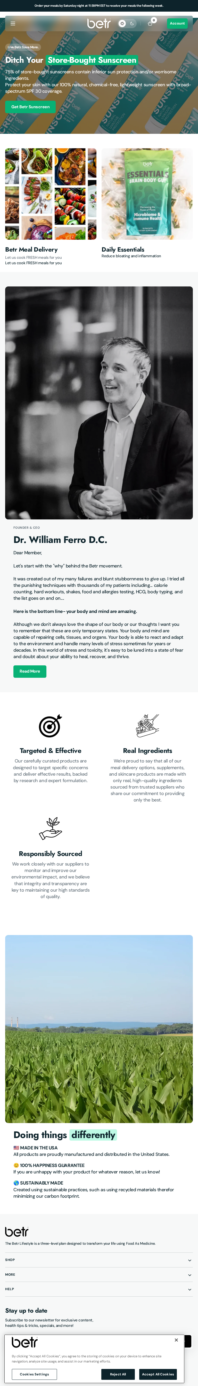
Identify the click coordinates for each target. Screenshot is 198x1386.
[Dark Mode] (127, 23)
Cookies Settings (34, 1374)
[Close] (176, 1340)
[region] (94, 1358)
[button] (13, 23)
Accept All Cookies (158, 1374)
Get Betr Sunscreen (30, 107)
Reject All (118, 1374)
